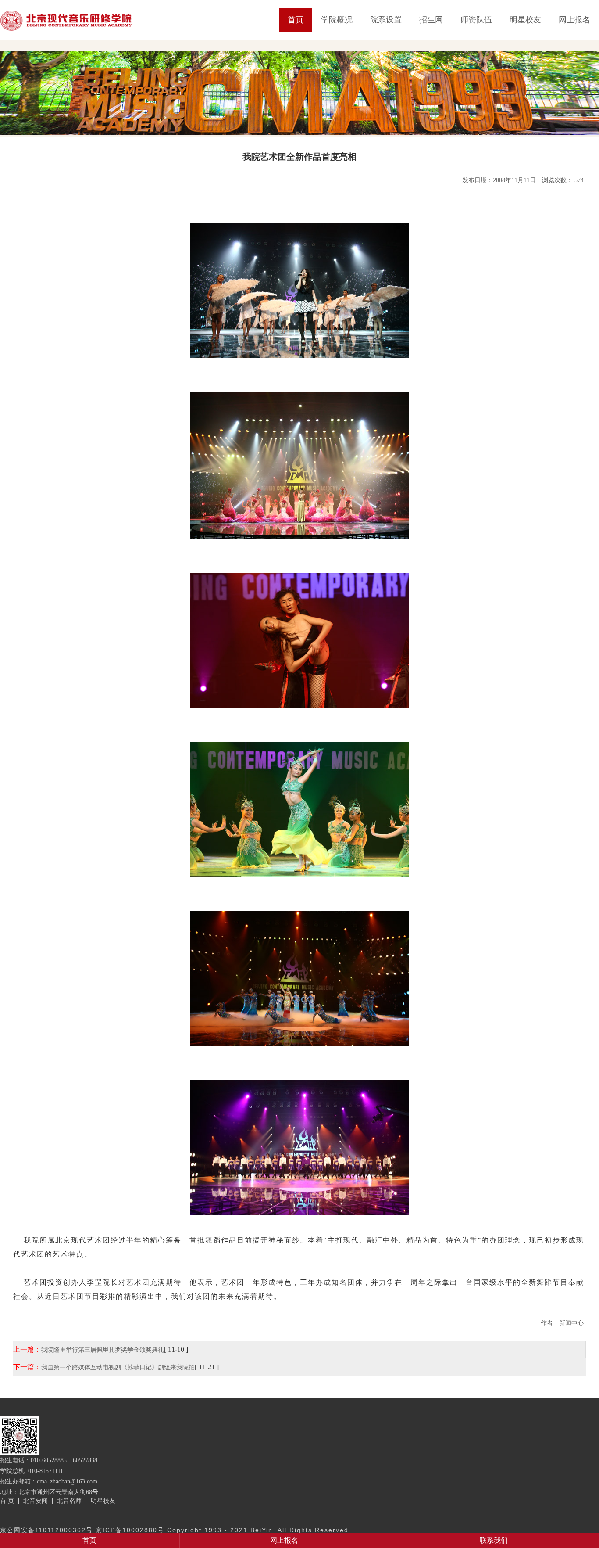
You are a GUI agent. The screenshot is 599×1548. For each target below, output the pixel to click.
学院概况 (337, 19)
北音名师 (69, 1500)
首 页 (7, 1500)
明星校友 (525, 19)
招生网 (431, 19)
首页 (295, 19)
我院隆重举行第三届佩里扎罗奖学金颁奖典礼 (102, 1349)
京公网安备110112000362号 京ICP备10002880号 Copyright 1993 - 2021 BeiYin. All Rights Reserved (174, 1530)
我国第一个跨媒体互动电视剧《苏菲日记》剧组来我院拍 (118, 1367)
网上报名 (574, 19)
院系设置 (386, 19)
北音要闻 (35, 1500)
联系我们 (494, 1540)
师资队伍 (476, 19)
